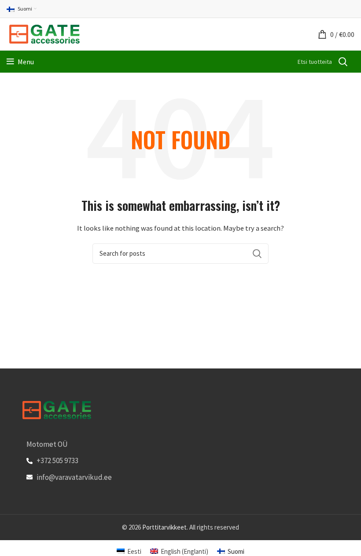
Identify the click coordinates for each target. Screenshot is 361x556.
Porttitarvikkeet (164, 527)
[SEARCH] (343, 61)
